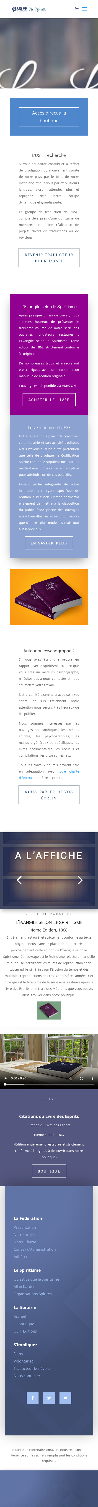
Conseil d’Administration (35, 1249)
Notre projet (24, 1234)
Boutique (49, 1171)
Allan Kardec (24, 1286)
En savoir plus (49, 543)
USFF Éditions (25, 1331)
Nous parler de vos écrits (49, 794)
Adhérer (21, 1256)
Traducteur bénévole (32, 1368)
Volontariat (23, 1361)
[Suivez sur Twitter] (49, 1398)
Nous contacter (27, 1375)
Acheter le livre (49, 399)
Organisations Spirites (33, 1293)
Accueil (20, 1316)
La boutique (24, 1323)
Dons (18, 1353)
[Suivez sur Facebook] (33, 1398)
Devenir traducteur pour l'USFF (49, 257)
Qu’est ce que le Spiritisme (36, 1279)
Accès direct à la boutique (49, 117)
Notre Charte (25, 1242)
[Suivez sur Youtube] (65, 1398)
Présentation (25, 1227)
